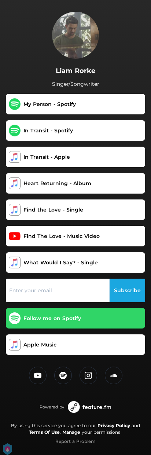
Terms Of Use (44, 432)
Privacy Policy (113, 425)
